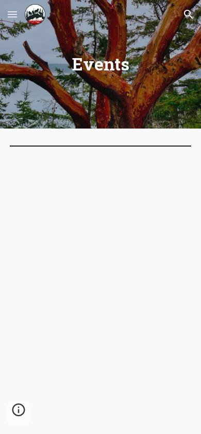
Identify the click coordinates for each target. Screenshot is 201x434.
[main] (100, 64)
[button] (12, 14)
